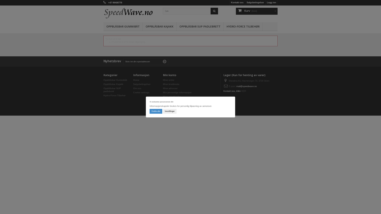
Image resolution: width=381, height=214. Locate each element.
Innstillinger (170, 111)
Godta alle (156, 111)
